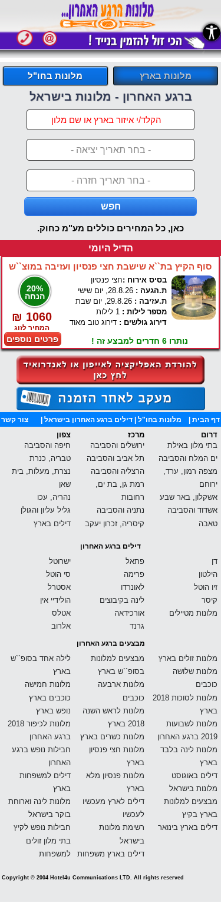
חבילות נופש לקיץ (42, 827)
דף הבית (206, 420)
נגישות (211, 32)
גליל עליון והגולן (46, 510)
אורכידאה (129, 613)
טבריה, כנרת (50, 458)
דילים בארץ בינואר (187, 827)
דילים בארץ (52, 523)
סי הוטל (58, 574)
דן (214, 561)
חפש (111, 206)
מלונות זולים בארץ (188, 658)
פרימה (134, 574)
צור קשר (14, 420)
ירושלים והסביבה (117, 445)
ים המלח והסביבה (188, 458)
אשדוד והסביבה (192, 510)
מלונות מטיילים (193, 613)
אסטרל (59, 587)
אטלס (61, 613)
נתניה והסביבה (120, 510)
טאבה (208, 523)
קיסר (209, 600)
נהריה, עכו (54, 497)
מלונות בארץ (166, 76)
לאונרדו (132, 587)
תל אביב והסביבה (115, 458)
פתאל (135, 561)
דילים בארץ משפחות (110, 853)
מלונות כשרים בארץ (112, 736)
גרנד (137, 626)
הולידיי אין (55, 600)
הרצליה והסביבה (117, 471)
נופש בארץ (53, 710)
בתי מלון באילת (192, 445)
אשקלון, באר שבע (188, 497)
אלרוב (61, 626)
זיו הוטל (205, 587)
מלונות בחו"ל (55, 76)
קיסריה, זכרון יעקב (114, 523)
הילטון (208, 574)
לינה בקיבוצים (122, 600)
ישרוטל (60, 561)
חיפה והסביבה (47, 445)
